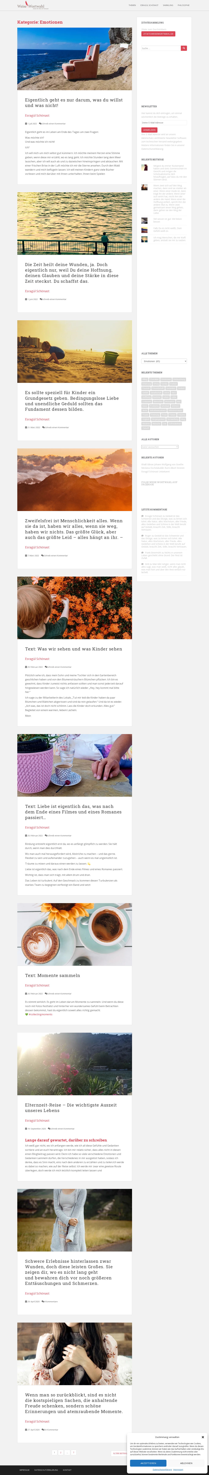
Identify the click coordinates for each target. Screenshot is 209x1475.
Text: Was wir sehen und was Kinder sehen (73, 649)
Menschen (158, 401)
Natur (144, 406)
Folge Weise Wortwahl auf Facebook (159, 483)
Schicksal (165, 406)
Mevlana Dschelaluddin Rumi (155, 467)
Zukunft (145, 428)
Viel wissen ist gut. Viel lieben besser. (167, 220)
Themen (132, 5)
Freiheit (173, 384)
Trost (164, 414)
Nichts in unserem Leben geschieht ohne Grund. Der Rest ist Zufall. (162, 555)
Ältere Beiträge (121, 1453)
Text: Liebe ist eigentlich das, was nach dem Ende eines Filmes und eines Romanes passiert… (73, 811)
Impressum (178, 1469)
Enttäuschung (179, 379)
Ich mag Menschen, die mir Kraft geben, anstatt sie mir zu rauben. (169, 239)
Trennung (155, 414)
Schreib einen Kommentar (53, 123)
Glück (166, 392)
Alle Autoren (150, 439)
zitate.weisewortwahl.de (158, 33)
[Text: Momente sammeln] (74, 934)
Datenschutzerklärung (162, 1469)
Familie (164, 384)
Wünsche (156, 423)
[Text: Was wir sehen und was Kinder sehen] (74, 608)
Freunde (146, 388)
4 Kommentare (51, 1301)
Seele (144, 410)
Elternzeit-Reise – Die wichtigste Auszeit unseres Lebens (71, 1107)
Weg (183, 419)
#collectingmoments (40, 1014)
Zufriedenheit (175, 423)
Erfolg (156, 384)
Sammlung (168, 5)
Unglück (145, 419)
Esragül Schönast (149, 5)
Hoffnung (146, 397)
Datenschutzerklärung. (152, 148)
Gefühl (145, 392)
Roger (148, 535)
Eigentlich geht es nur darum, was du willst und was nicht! (74, 102)
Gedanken (170, 388)
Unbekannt (164, 471)
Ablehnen (186, 1463)
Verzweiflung (172, 419)
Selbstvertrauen (175, 410)
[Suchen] (184, 48)
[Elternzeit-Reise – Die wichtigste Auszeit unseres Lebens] (74, 1064)
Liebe (174, 397)
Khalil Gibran (147, 464)
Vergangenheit (158, 419)
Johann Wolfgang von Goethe (168, 464)
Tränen (172, 414)
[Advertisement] (164, 77)
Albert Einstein (177, 467)
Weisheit (146, 423)
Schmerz (175, 406)
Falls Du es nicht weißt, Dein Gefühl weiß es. (167, 229)
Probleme (154, 406)
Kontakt (67, 1470)
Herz (174, 392)
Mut (178, 401)
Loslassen (146, 401)
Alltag (144, 379)
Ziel (164, 423)
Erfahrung (146, 384)
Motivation (169, 401)
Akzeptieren (148, 1463)
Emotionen (166, 379)
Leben (166, 397)
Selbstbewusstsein (158, 410)
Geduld (181, 388)
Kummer (157, 397)
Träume (181, 414)
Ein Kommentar (51, 1429)
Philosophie (183, 5)
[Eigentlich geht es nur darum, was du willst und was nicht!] (74, 59)
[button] (202, 1437)
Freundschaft (158, 388)
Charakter (154, 379)
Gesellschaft (156, 392)
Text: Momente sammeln (52, 975)
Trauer (145, 414)
